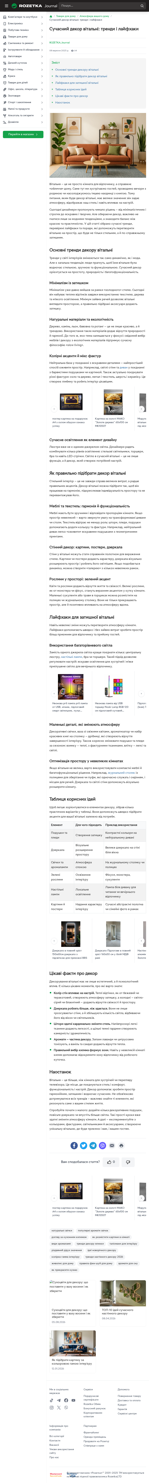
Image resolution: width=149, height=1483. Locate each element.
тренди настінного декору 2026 (104, 1257)
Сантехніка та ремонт (20, 43)
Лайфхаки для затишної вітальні (76, 83)
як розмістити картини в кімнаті (111, 1237)
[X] (59, 1407)
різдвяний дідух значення (67, 1250)
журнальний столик (121, 773)
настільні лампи (71, 657)
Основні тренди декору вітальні (77, 69)
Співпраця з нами (94, 1446)
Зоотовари (14, 96)
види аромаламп (61, 1244)
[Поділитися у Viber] (102, 1145)
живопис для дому (63, 1263)
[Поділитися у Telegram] (93, 1145)
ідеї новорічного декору (102, 1250)
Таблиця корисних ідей (70, 89)
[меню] (6, 5)
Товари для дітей (18, 83)
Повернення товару (129, 1396)
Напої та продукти (19, 109)
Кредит (122, 1405)
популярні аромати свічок (93, 1231)
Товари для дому (18, 37)
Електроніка (15, 23)
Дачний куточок (17, 63)
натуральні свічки (62, 1231)
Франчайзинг (91, 1433)
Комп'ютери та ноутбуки (22, 17)
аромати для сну (128, 1263)
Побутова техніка (18, 30)
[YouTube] (73, 1400)
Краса (11, 76)
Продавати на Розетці (96, 1441)
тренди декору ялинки (90, 1244)
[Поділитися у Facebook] (74, 1145)
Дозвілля (13, 122)
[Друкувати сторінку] (121, 1145)
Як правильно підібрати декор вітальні (81, 76)
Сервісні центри (127, 1414)
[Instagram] (51, 1407)
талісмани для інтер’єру (123, 1244)
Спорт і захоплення (19, 102)
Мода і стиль (15, 69)
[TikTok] (51, 1400)
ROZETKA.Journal (59, 43)
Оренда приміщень (95, 1437)
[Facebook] (66, 1400)
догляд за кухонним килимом (69, 1237)
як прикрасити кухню (64, 1270)
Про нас (54, 1457)
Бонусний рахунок (95, 1408)
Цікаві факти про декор (71, 96)
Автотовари (15, 56)
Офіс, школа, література (22, 89)
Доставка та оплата (129, 1400)
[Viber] (66, 1407)
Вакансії (54, 1445)
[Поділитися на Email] (112, 1145)
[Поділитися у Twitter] (83, 1145)
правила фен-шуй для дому (95, 1263)
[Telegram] (59, 1400)
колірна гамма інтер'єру (66, 1257)
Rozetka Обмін (92, 1404)
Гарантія (122, 1409)
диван (124, 367)
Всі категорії (56, 1436)
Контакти (54, 1441)
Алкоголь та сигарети (21, 115)
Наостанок (62, 102)
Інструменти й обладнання (23, 50)
